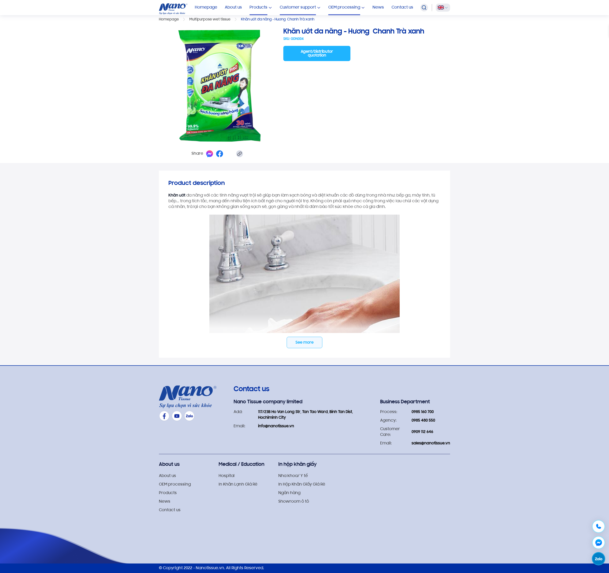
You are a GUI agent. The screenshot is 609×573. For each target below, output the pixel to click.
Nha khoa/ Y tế (293, 476)
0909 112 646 (422, 432)
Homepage (206, 7)
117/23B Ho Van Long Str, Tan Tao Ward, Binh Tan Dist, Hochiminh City (305, 415)
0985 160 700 (423, 412)
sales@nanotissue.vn (431, 443)
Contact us (402, 7)
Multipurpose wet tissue (210, 19)
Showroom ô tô (293, 502)
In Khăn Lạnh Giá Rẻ (238, 484)
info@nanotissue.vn (276, 426)
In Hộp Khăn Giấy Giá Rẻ (301, 484)
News (378, 7)
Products (168, 493)
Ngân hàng (289, 493)
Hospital (227, 476)
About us (233, 7)
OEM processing (175, 484)
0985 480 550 (423, 421)
